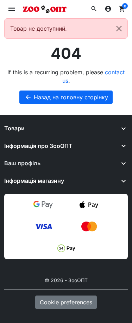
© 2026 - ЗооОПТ (66, 280)
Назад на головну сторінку (66, 97)
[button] (94, 8)
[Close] (119, 28)
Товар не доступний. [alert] (38, 28)
